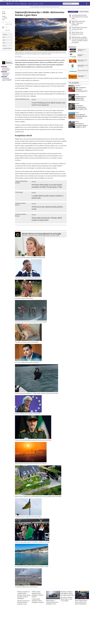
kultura (4, 42)
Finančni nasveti (56, 6)
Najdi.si (11, 0)
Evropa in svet (23, 3)
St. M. (4, 13)
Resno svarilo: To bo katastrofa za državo (77, 33)
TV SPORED (4, 0)
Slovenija (16, 3)
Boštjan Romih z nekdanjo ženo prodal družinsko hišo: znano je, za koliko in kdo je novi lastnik (80, 40)
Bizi (8, 0)
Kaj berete (73, 11)
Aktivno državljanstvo (36, 6)
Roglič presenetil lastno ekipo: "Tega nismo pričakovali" (78, 23)
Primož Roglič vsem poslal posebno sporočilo (79, 28)
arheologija (5, 34)
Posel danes (35, 3)
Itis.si (15, 0)
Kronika (41, 3)
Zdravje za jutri (48, 6)
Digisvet (30, 3)
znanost (4, 45)
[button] (3, 3)
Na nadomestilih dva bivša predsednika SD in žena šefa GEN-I (80, 16)
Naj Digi (42, 6)
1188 (18, 0)
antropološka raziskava (7, 48)
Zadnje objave (83, 11)
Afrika (4, 37)
